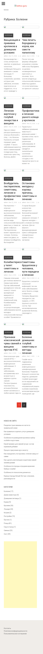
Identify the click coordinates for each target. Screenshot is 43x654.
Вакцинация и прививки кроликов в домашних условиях (12, 46)
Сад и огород (8, 527)
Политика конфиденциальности (15, 631)
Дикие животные (10, 495)
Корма (6, 502)
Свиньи (6, 530)
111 (36, 278)
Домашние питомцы (11, 498)
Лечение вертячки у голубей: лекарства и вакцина (11, 117)
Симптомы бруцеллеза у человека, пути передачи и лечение (30, 268)
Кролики (7, 505)
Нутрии (6, 513)
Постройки (8, 516)
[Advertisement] (20, 575)
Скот (5, 534)
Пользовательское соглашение (15, 634)
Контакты (7, 628)
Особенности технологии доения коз (17, 472)
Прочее (6, 520)
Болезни (8, 35)
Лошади (7, 509)
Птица (6, 523)
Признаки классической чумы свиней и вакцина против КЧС (12, 343)
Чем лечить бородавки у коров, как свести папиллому (29, 46)
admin (6, 56)
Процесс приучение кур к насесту (16, 450)
